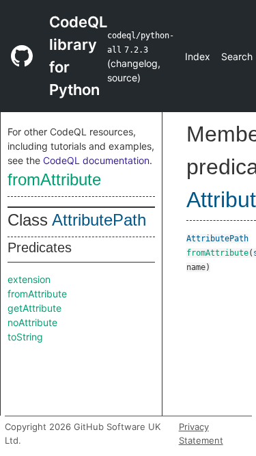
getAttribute (34, 308)
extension (29, 279)
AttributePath (99, 220)
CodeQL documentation (96, 160)
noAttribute (32, 322)
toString (25, 337)
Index (197, 56)
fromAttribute (54, 179)
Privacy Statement (201, 433)
